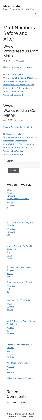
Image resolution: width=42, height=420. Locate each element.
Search (10, 161)
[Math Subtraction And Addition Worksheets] (11, 318)
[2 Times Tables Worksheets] (11, 264)
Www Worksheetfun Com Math (21, 51)
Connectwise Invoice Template (20, 282)
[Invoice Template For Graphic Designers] (11, 243)
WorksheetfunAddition (13, 91)
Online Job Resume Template (20, 378)
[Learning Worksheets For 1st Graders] (11, 342)
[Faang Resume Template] (11, 196)
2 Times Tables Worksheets (19, 267)
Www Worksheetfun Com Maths (21, 110)
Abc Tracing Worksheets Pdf (19, 363)
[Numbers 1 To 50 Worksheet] (11, 297)
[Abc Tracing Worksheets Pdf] (11, 360)
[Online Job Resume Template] (11, 375)
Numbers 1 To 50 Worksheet (19, 300)
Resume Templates (15, 74)
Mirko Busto (11, 6)
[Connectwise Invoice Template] (11, 279)
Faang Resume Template (18, 199)
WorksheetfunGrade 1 (13, 95)
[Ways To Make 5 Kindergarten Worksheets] (11, 219)
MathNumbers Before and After (17, 88)
